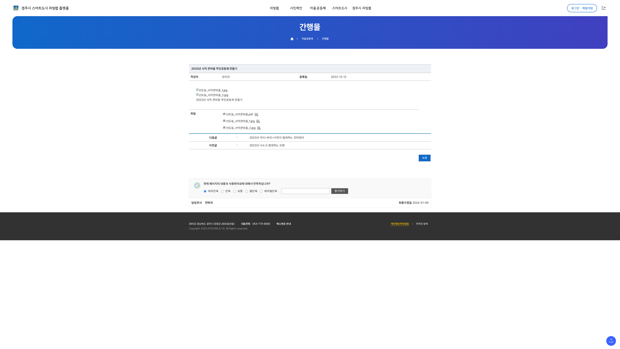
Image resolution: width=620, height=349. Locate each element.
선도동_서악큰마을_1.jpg (240, 121)
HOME (292, 39)
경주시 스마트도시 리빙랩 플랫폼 (45, 8)
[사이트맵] (603, 8)
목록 (424, 158)
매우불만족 (270, 191)
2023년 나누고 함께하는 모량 (267, 145)
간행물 (325, 38)
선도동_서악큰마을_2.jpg (241, 128)
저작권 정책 (422, 223)
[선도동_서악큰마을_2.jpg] (259, 128)
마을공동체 (307, 38)
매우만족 (212, 191)
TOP (611, 342)
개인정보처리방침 (400, 223)
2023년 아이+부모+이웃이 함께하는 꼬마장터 (276, 137)
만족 (228, 191)
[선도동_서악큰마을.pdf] (256, 114)
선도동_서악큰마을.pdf (239, 114)
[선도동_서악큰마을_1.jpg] (258, 121)
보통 (240, 191)
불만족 (253, 191)
